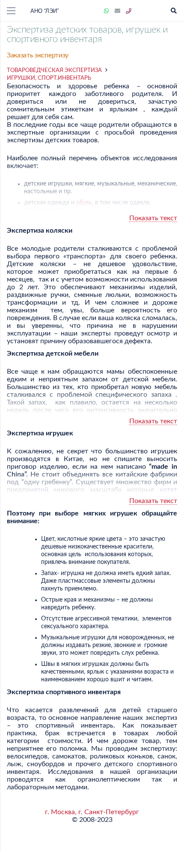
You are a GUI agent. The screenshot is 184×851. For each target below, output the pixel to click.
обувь (84, 203)
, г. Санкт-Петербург (107, 812)
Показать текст (153, 218)
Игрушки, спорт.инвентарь (49, 78)
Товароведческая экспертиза (54, 70)
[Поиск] (173, 10)
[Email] (117, 11)
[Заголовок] (128, 11)
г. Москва (60, 812)
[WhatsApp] (106, 11)
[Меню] (11, 10)
